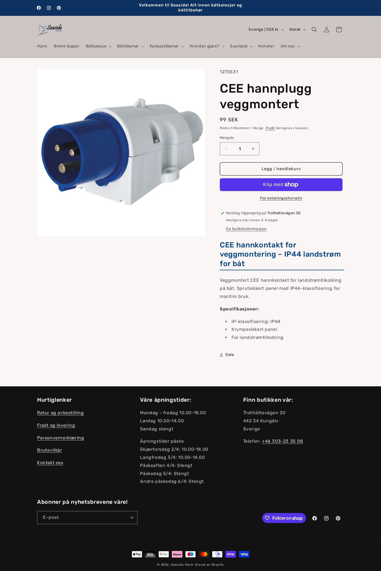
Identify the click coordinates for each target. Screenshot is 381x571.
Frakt (270, 128)
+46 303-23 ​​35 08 (282, 441)
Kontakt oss (50, 462)
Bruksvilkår (49, 450)
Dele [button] (229, 354)
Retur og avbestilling (60, 412)
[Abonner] (131, 517)
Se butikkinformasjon (246, 229)
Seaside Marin (182, 565)
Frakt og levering (56, 425)
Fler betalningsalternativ (281, 198)
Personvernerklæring (60, 437)
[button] (98, 46)
